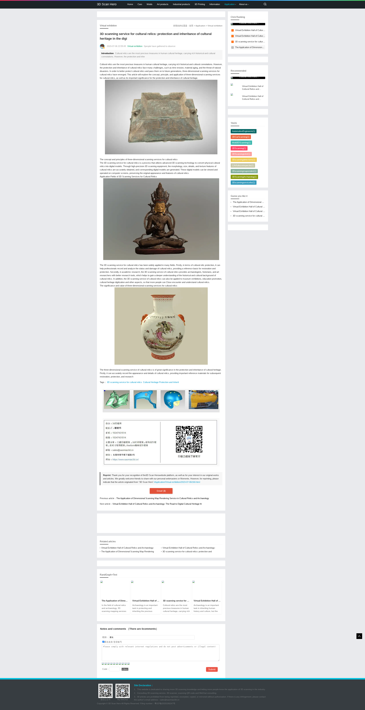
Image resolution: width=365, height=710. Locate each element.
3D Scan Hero (106, 4)
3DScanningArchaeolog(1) (244, 177)
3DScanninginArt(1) (241, 154)
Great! (160, 491)
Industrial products (181, 4)
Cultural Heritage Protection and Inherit (161, 382)
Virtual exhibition (215, 26)
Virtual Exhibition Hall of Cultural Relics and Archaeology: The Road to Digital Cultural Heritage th (157, 504)
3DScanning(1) (239, 148)
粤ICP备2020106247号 (165, 703)
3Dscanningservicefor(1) (243, 182)
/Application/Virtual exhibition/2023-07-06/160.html (177, 482)
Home (130, 4)
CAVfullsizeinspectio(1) (243, 165)
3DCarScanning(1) (241, 137)
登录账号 (117, 642)
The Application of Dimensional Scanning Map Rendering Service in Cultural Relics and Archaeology (162, 498)
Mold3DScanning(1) (241, 142)
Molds (149, 4)
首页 (191, 26)
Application (229, 4)
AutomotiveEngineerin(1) (243, 131)
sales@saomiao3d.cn (169, 700)
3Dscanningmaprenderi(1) (244, 171)
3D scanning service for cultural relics (124, 382)
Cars (140, 4)
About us (243, 4)
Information (214, 4)
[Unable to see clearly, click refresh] (125, 669)
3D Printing (200, 4)
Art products (162, 4)
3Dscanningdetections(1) (243, 159)
